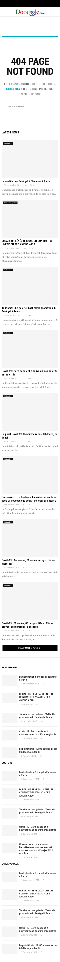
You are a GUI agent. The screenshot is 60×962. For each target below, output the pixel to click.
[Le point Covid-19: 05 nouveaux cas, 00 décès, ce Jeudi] (30, 412)
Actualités (8, 143)
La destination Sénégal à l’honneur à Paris (26, 181)
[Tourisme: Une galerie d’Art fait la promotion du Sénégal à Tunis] (30, 286)
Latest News (10, 132)
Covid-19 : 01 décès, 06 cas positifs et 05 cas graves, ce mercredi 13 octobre (27, 625)
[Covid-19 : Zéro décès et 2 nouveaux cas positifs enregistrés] (30, 349)
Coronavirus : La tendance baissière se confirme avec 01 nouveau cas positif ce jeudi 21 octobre (29, 499)
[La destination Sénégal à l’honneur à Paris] (30, 159)
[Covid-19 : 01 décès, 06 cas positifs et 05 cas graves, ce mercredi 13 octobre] (30, 601)
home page (14, 89)
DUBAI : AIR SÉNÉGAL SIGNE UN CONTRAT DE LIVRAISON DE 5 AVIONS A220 (27, 242)
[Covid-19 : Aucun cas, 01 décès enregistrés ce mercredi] (30, 538)
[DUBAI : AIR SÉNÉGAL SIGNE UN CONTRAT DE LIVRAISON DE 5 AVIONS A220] (30, 219)
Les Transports (10, 203)
